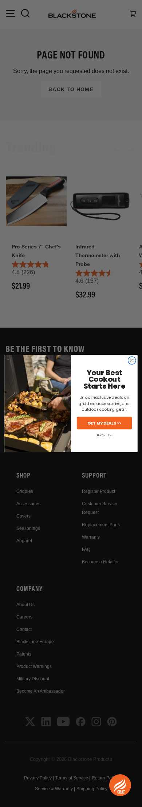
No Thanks (104, 435)
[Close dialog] (132, 360)
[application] (120, 785)
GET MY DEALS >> (104, 423)
